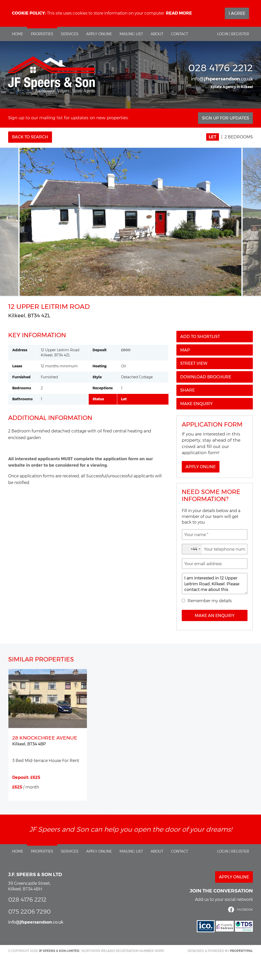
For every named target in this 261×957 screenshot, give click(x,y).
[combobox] (192, 549)
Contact (179, 34)
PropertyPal (241, 951)
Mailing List (131, 34)
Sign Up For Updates (225, 118)
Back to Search (30, 137)
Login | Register (233, 34)
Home (17, 34)
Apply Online (99, 34)
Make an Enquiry (214, 615)
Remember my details (210, 600)
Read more (179, 13)
